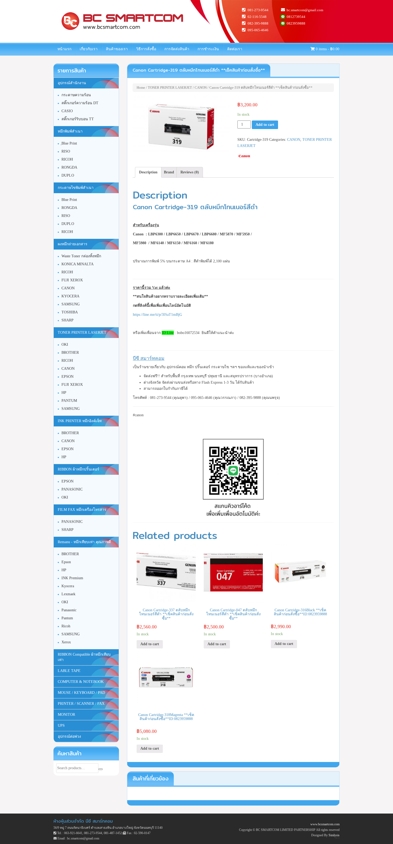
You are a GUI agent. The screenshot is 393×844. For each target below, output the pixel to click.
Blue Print (69, 200)
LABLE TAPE (69, 671)
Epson (66, 562)
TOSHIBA (69, 312)
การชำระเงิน (208, 49)
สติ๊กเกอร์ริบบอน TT (77, 119)
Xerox (66, 642)
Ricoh (65, 626)
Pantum (67, 618)
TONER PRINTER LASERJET (170, 87)
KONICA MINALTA (77, 264)
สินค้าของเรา (117, 49)
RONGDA (69, 167)
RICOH (67, 159)
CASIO (67, 111)
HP (63, 393)
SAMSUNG (70, 304)
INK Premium (72, 578)
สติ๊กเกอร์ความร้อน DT (79, 103)
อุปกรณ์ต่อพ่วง (69, 736)
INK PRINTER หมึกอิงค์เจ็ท (80, 421)
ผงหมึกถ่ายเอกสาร (72, 244)
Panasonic (68, 610)
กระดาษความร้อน (76, 95)
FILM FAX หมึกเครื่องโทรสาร (82, 510)
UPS (61, 726)
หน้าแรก (64, 49)
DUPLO (67, 175)
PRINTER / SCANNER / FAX (81, 704)
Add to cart (265, 125)
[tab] (148, 172)
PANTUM (69, 401)
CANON (201, 87)
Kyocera (67, 586)
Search (100, 769)
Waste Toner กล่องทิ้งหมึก (81, 256)
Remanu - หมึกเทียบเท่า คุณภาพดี (84, 542)
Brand (169, 172)
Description (148, 172)
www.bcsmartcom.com (325, 824)
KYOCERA (70, 296)
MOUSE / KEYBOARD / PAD (81, 693)
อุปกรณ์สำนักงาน (72, 83)
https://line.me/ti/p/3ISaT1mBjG (157, 315)
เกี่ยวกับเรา (89, 49)
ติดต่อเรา (234, 49)
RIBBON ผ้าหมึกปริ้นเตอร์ (78, 469)
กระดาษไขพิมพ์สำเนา (76, 188)
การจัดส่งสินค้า (176, 49)
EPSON (67, 377)
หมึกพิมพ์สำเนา (70, 131)
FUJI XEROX (72, 280)
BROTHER (70, 353)
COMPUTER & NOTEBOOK (81, 682)
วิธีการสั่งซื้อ (146, 49)
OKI (64, 345)
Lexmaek (68, 594)
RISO (65, 151)
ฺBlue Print (69, 143)
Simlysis (334, 835)
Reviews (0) (189, 172)
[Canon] (244, 156)
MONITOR (66, 715)
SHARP (67, 320)
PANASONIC (72, 489)
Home (141, 87)
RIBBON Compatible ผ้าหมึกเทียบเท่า (84, 657)
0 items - (327, 49)
